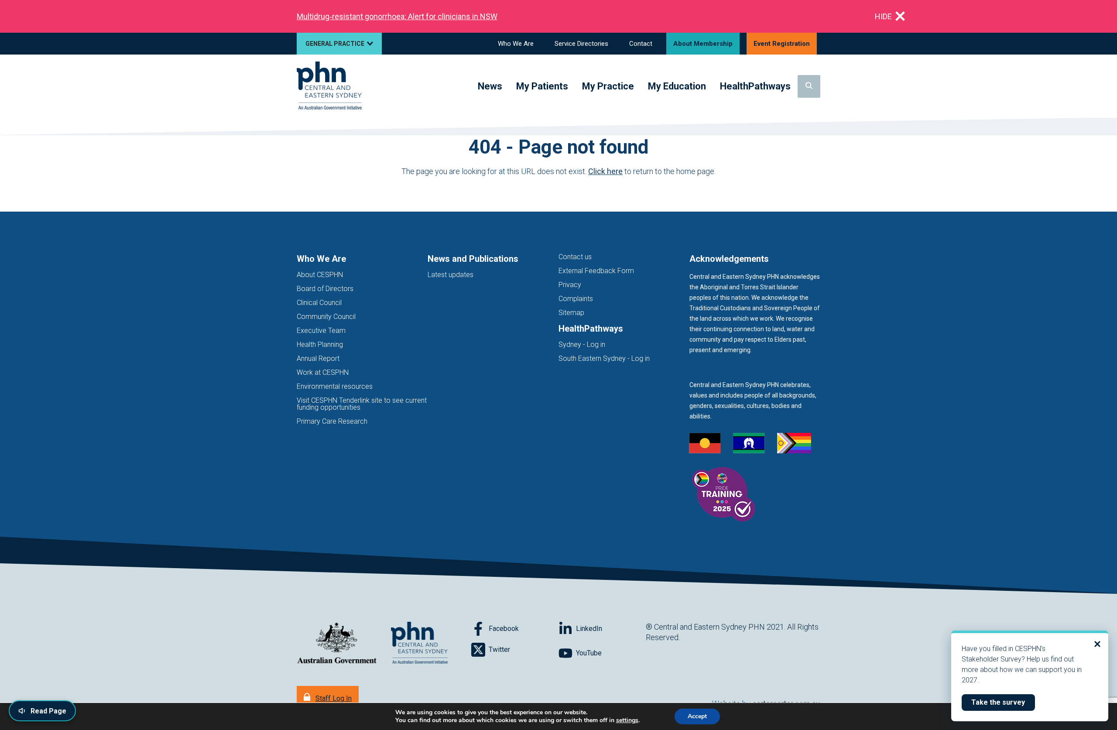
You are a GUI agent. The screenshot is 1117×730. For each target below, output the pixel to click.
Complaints (575, 299)
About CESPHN (320, 275)
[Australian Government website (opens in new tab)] (337, 643)
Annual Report (318, 358)
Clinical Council (319, 302)
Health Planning (320, 344)
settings (627, 720)
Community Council (326, 316)
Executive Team (321, 330)
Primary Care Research (332, 421)
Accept (697, 716)
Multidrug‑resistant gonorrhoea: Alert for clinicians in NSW (397, 16)
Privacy (569, 285)
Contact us (575, 257)
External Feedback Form (596, 271)
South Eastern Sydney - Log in (604, 358)
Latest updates (450, 275)
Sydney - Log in (581, 344)
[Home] (329, 86)
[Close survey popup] (1097, 644)
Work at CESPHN (323, 372)
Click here (605, 171)
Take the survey (1003, 702)
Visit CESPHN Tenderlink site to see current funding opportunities (362, 403)
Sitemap (571, 312)
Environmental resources (335, 386)
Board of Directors (325, 288)
